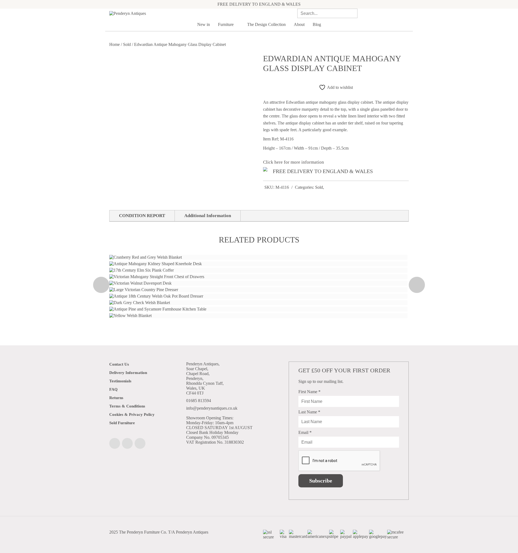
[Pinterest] (140, 443)
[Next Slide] (417, 285)
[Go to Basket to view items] (407, 13)
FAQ (113, 389)
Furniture (226, 24)
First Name (309, 391)
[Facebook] (114, 443)
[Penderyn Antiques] (156, 13)
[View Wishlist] (399, 13)
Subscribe (320, 481)
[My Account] (391, 13)
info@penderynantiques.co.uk (211, 408)
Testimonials (120, 381)
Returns (116, 398)
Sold (127, 44)
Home (114, 44)
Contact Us (119, 364)
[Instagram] (127, 443)
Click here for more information (293, 162)
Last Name (309, 412)
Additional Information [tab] (207, 215)
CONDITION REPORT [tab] (142, 215)
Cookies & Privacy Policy (132, 414)
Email (305, 432)
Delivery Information (128, 372)
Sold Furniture (122, 423)
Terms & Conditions (127, 406)
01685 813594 (198, 400)
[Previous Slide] (101, 285)
